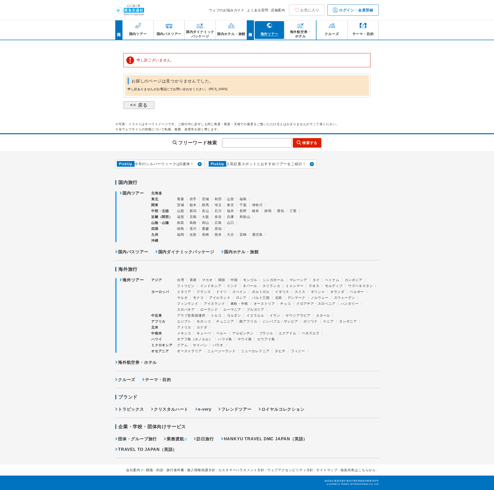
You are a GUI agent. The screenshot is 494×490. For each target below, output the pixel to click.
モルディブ (334, 286)
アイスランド (214, 303)
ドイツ (221, 291)
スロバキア (186, 309)
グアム (182, 345)
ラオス (314, 286)
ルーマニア (232, 309)
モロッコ (204, 321)
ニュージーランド (221, 351)
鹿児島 (257, 234)
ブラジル (266, 333)
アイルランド (220, 297)
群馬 (205, 205)
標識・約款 (155, 470)
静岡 (268, 211)
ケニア (328, 321)
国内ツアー (133, 193)
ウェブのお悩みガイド (226, 10)
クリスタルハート (171, 409)
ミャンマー (294, 286)
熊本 (218, 234)
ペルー (221, 333)
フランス (204, 291)
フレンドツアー (236, 409)
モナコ (198, 297)
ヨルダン (234, 315)
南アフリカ (248, 321)
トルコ (216, 315)
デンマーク (296, 297)
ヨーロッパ (160, 292)
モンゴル (250, 280)
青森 (180, 199)
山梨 (180, 211)
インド (232, 286)
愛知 (280, 211)
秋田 (218, 199)
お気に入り (309, 10)
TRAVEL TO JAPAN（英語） (147, 449)
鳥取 (180, 222)
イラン (275, 315)
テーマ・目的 (158, 379)
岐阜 (255, 211)
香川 (193, 228)
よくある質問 (257, 10)
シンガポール (273, 280)
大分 (230, 234)
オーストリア (264, 303)
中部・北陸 (160, 211)
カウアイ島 (266, 339)
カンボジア (354, 280)
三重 (293, 211)
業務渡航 (175, 439)
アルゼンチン (243, 333)
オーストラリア (189, 351)
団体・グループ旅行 (137, 439)
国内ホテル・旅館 (241, 252)
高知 (218, 228)
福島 (243, 199)
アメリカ (184, 327)
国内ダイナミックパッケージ (186, 252)
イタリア (184, 291)
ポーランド (209, 309)
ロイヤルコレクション (283, 409)
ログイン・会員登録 (355, 10)
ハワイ (156, 339)
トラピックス (131, 409)
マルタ (182, 297)
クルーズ (126, 379)
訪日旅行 (205, 439)
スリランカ (271, 286)
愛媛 (205, 228)
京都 (193, 216)
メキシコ (184, 333)
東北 (154, 199)
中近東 (156, 315)
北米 (154, 327)
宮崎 (243, 234)
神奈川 (257, 205)
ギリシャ (318, 291)
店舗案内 (278, 10)
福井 (230, 211)
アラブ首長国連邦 (191, 315)
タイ (316, 280)
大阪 (205, 216)
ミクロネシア (162, 345)
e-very (204, 409)
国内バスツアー (133, 252)
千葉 (243, 205)
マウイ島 (244, 339)
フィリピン (186, 286)
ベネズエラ (311, 333)
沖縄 (154, 240)
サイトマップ (327, 470)
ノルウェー (320, 297)
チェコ (285, 303)
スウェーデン (344, 297)
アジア (156, 280)
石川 (218, 211)
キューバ (204, 333)
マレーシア (298, 280)
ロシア (241, 297)
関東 (154, 205)
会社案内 (133, 470)
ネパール (250, 286)
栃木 (193, 205)
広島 (218, 222)
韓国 (221, 280)
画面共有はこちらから (358, 470)
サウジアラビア (298, 315)
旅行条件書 (175, 470)
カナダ (202, 327)
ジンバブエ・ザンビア (280, 321)
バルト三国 (261, 297)
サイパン (200, 345)
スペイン (239, 291)
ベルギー (357, 291)
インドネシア (211, 286)
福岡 (180, 234)
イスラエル (255, 315)
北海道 (156, 193)
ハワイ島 (225, 339)
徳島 (180, 228)
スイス (300, 291)
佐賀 (193, 234)
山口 (230, 222)
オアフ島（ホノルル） (195, 339)
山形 (230, 199)
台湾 (180, 280)
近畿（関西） (162, 216)
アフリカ (158, 321)
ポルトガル (261, 291)
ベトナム (332, 280)
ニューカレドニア (255, 351)
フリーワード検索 (197, 142)
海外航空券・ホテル (137, 362)
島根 (193, 222)
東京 (230, 205)
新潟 (193, 211)
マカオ (207, 280)
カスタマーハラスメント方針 (241, 470)
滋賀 (180, 216)
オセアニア (160, 351)
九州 (154, 234)
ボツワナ (310, 321)
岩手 (193, 199)
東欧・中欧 (239, 303)
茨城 (180, 205)
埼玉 (218, 205)
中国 (234, 280)
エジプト (184, 321)
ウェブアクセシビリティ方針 (290, 470)
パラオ (218, 345)
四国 (154, 228)
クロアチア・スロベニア (316, 303)
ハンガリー (350, 303)
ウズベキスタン (360, 286)
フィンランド (187, 303)
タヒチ (280, 351)
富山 (205, 211)
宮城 (205, 199)
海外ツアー (133, 280)
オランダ (337, 291)
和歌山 (245, 216)
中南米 (156, 333)
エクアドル (287, 333)
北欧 (278, 297)
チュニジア (225, 321)
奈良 (218, 216)
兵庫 (230, 216)
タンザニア (348, 321)
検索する (309, 143)
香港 (193, 280)
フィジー (298, 351)
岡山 (205, 222)
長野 (243, 211)
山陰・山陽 (160, 222)
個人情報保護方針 (201, 470)
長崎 (205, 234)
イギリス (282, 291)
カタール (323, 315)
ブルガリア (255, 309)
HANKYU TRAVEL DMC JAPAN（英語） (266, 439)
